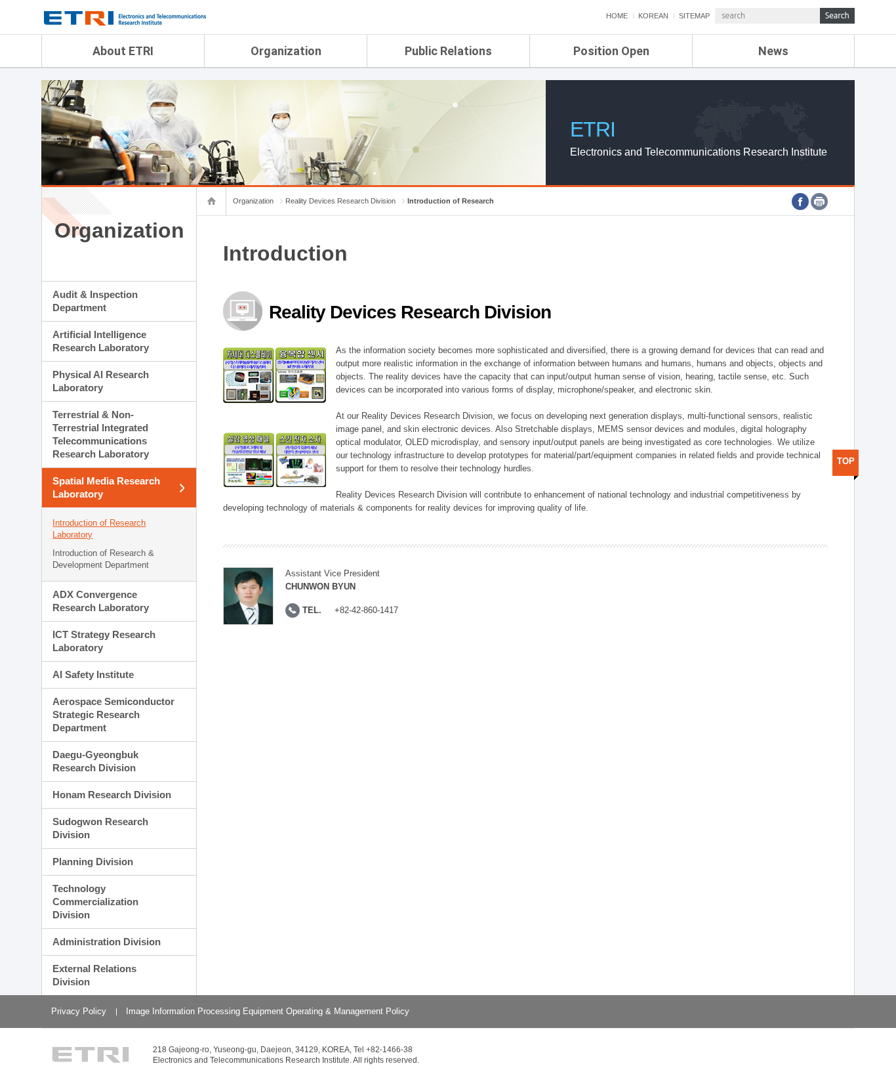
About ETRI (122, 51)
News (773, 51)
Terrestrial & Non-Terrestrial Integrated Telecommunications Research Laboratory (100, 434)
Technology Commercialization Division (95, 901)
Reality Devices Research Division (340, 201)
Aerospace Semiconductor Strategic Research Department (113, 714)
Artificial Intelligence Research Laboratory (100, 341)
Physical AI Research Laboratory (100, 381)
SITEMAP (694, 16)
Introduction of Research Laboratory (99, 529)
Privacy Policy (78, 1011)
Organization (286, 51)
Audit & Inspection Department (95, 301)
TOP (846, 461)
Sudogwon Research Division (100, 828)
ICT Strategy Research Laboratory (103, 641)
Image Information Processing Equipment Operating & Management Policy (267, 1011)
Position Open (611, 51)
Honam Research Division (111, 794)
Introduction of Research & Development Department (103, 559)
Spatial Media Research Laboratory (106, 487)
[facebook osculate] (800, 201)
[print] (819, 201)
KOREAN (653, 16)
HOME (617, 16)
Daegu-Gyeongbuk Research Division (95, 761)
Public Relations (448, 51)
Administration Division (106, 941)
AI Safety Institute (93, 674)
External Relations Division (94, 975)
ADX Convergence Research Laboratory (100, 601)
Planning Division (92, 861)
